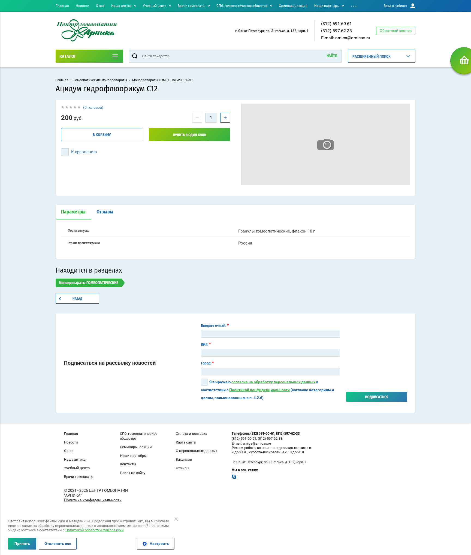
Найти (332, 56)
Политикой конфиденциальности (259, 390)
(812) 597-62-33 (336, 30)
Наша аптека (121, 6)
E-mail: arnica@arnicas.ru (345, 37)
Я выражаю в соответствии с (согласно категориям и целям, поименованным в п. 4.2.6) (267, 390)
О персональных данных (196, 451)
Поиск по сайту (132, 473)
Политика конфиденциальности (93, 500)
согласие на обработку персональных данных (273, 382)
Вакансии (184, 459)
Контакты (128, 464)
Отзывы (104, 212)
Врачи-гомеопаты (191, 6)
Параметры (73, 212)
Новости (82, 6)
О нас (100, 6)
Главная (62, 6)
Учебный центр (155, 6)
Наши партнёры (326, 6)
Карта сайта (186, 442)
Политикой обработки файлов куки (94, 530)
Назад (77, 299)
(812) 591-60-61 (336, 23)
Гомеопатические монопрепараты (100, 80)
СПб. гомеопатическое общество (242, 6)
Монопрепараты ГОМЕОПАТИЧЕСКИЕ (162, 80)
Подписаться (376, 397)
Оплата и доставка (191, 434)
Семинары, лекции (293, 6)
